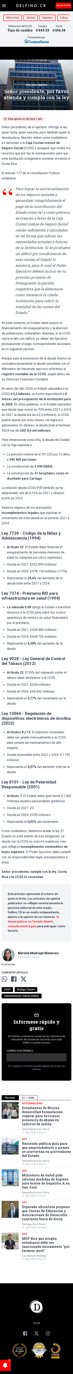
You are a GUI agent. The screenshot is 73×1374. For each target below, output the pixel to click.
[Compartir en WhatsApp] (4, 979)
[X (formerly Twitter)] (36, 1333)
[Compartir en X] (23, 979)
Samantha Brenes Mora (35, 1129)
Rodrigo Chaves (26, 989)
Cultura (64, 17)
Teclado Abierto (36, 85)
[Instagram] (47, 1333)
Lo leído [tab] (28, 1097)
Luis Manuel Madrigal (34, 1255)
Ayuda (36, 1323)
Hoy (24, 1139)
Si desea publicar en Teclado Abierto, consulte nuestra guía (33, 921)
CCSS (7, 989)
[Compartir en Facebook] (14, 979)
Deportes (47, 17)
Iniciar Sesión (63, 5)
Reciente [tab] (10, 1097)
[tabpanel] (36, 1181)
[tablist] (36, 1097)
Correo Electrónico (19, 1050)
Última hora (12, 17)
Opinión (30, 17)
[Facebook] (25, 1333)
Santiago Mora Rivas (33, 1224)
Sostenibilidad (32, 1103)
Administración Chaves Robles (21, 996)
